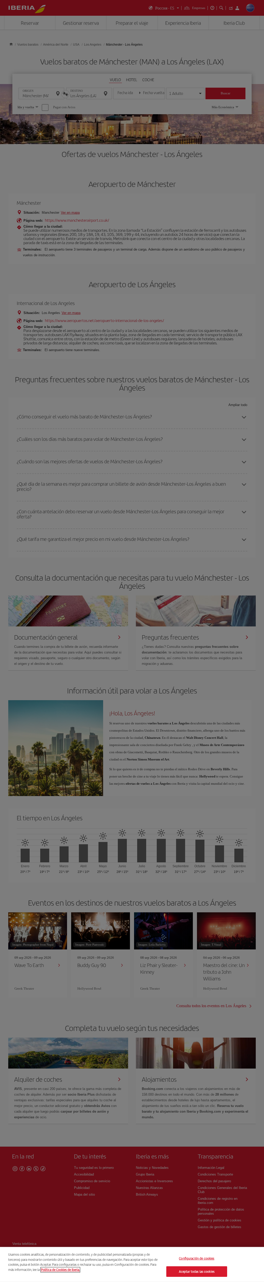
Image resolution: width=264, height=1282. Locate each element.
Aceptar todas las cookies (196, 1271)
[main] (132, 1264)
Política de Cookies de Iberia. (60, 1269)
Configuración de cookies (196, 1258)
